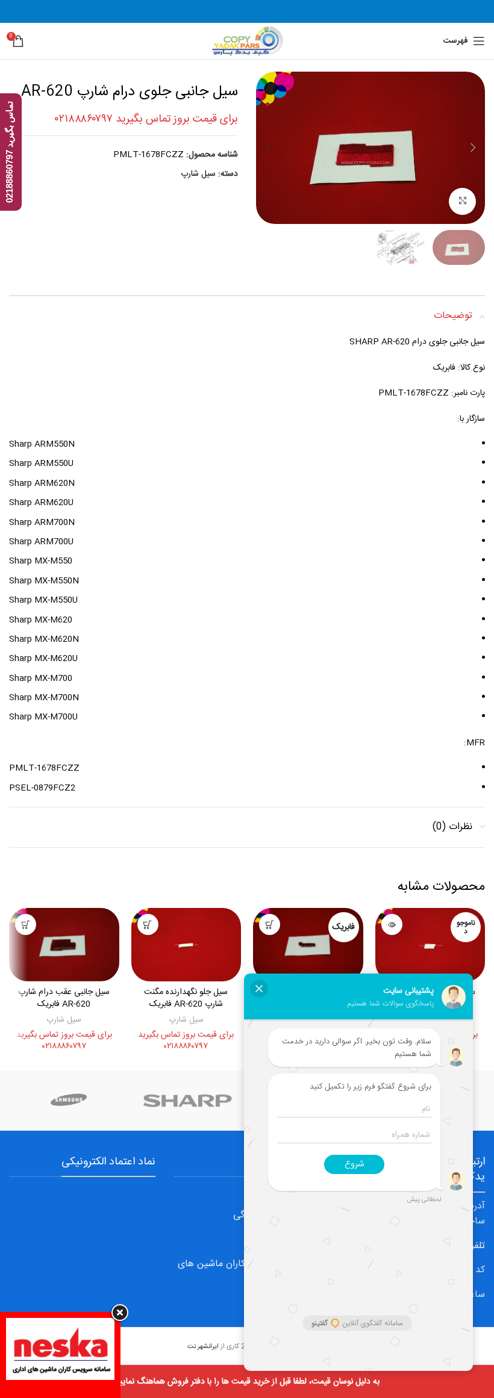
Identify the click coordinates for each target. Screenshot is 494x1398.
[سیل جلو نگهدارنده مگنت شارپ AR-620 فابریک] (186, 944)
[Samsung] (68, 1100)
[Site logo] (247, 41)
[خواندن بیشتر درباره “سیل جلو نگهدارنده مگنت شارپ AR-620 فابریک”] (147, 924)
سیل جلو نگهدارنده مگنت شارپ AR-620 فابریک (186, 998)
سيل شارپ (198, 174)
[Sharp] (188, 1100)
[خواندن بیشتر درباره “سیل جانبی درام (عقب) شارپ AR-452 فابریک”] (269, 924)
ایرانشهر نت (203, 1346)
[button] (473, 147)
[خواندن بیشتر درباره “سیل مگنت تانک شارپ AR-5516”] (391, 924)
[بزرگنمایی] (462, 201)
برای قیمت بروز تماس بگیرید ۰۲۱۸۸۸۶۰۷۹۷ (146, 119)
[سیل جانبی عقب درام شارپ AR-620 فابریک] (64, 944)
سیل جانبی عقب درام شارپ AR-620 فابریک (64, 998)
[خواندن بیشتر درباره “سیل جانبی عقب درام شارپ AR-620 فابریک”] (25, 924)
